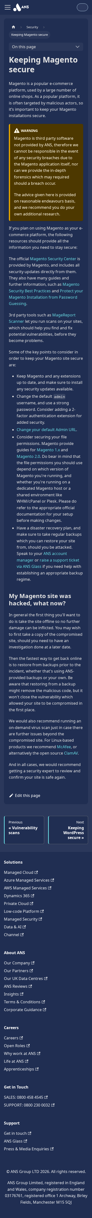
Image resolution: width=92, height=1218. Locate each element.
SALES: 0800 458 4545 (23, 1097)
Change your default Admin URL (46, 429)
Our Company (17, 963)
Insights (11, 994)
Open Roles (14, 1045)
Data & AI (12, 927)
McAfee (64, 746)
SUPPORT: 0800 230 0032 (27, 1105)
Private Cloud (16, 903)
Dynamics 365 (17, 895)
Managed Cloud (18, 872)
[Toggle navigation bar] (7, 7)
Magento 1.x (48, 449)
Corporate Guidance (23, 1009)
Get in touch (15, 1133)
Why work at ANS (20, 1053)
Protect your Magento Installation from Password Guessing (46, 297)
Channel (11, 934)
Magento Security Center (53, 258)
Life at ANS (14, 1061)
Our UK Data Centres (23, 978)
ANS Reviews (15, 986)
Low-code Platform (21, 911)
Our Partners (16, 970)
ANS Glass (13, 1141)
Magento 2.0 (28, 456)
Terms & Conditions (22, 1002)
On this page (24, 46)
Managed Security (21, 919)
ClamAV (71, 753)
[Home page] (13, 27)
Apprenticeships (19, 1069)
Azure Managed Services (27, 880)
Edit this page (27, 795)
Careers (11, 1038)
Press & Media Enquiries (26, 1149)
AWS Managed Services (25, 888)
